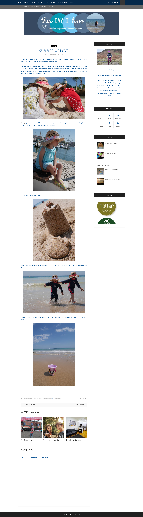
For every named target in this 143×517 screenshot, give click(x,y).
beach (54, 46)
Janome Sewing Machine (112, 170)
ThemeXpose (76, 514)
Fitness (40, 2)
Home (20, 2)
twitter (109, 118)
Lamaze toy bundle (110, 153)
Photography (50, 2)
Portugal (23, 123)
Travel (33, 2)
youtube (118, 126)
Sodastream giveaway (111, 143)
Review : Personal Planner (112, 179)
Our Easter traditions (28, 440)
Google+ (101, 126)
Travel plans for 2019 (73, 440)
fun (31, 398)
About (26, 2)
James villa (42, 398)
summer (55, 398)
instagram (118, 118)
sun (59, 398)
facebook (101, 118)
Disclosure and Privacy (65, 2)
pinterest (109, 126)
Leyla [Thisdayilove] (52, 54)
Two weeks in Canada (51, 440)
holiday (35, 398)
